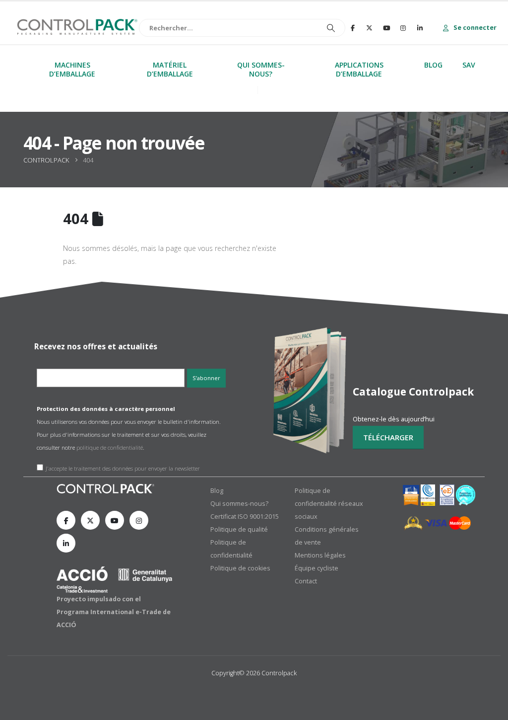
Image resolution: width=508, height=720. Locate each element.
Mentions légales (320, 555)
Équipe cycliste (316, 568)
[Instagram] (403, 28)
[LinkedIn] (420, 28)
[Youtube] (386, 28)
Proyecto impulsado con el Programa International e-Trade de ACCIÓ (114, 612)
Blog (216, 490)
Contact (306, 581)
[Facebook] (353, 28)
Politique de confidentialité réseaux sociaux (329, 503)
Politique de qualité (239, 529)
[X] (370, 28)
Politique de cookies (240, 568)
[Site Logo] (77, 27)
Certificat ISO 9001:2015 (244, 516)
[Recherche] (292, 27)
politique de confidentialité (109, 447)
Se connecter (474, 27)
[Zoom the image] (106, 490)
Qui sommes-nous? (239, 503)
